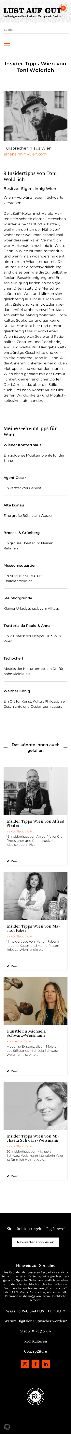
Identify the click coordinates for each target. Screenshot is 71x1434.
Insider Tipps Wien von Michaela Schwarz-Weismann (33, 1138)
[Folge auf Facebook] (35, 1364)
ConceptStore (35, 1351)
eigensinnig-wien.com (25, 154)
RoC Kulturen (35, 1341)
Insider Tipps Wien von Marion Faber (33, 928)
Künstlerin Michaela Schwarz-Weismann (26, 1033)
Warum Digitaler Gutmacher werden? (35, 1321)
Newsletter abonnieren (35, 1242)
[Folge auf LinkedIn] (46, 1364)
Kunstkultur (15, 1041)
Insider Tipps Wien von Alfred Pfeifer (35, 823)
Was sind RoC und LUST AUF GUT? (35, 1311)
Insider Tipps (15, 831)
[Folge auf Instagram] (25, 1364)
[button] (7, 1427)
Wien (30, 831)
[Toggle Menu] (7, 43)
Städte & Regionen (35, 1331)
